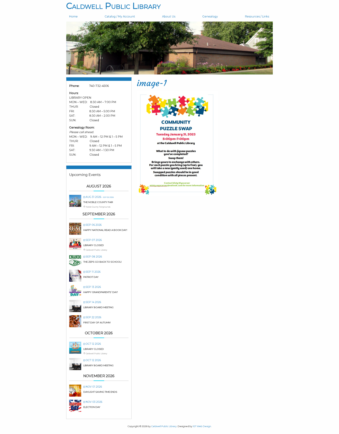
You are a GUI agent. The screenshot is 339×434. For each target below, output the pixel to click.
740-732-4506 (99, 86)
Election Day (91, 407)
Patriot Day (91, 277)
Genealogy (210, 16)
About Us (168, 16)
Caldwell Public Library (113, 6)
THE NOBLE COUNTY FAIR (98, 202)
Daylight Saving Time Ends (100, 391)
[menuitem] (84, 16)
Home (73, 16)
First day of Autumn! (97, 322)
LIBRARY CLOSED (93, 245)
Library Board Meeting (98, 307)
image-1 (152, 83)
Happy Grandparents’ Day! (100, 292)
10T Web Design (202, 426)
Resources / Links (257, 16)
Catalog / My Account (120, 16)
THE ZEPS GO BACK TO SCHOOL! (102, 261)
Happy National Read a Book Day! (105, 230)
